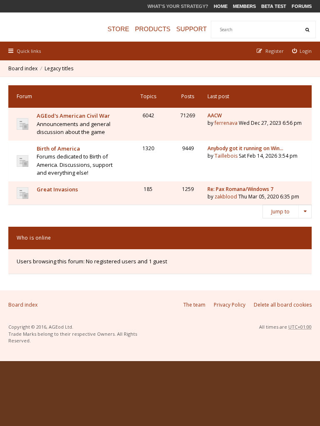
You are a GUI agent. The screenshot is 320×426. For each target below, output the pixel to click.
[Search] (307, 29)
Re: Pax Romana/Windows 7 (240, 189)
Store (118, 28)
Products (152, 28)
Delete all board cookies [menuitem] (283, 304)
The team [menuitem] (194, 304)
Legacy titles (59, 68)
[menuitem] (302, 51)
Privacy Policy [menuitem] (229, 304)
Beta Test (273, 6)
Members (244, 6)
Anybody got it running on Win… (245, 148)
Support (191, 28)
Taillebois (226, 155)
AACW (215, 115)
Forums (302, 6)
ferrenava (226, 122)
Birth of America (58, 148)
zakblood (226, 196)
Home (221, 6)
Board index (23, 68)
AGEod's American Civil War (73, 115)
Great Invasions (57, 189)
